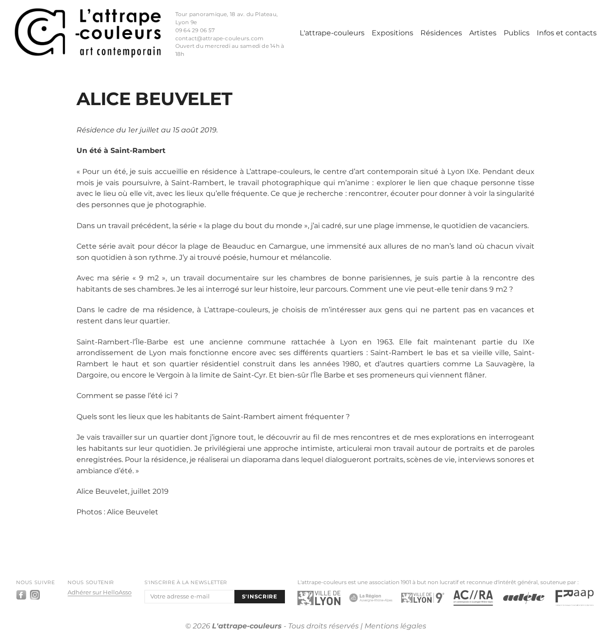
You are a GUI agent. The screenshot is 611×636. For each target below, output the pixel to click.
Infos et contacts (567, 33)
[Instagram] (35, 595)
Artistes (482, 33)
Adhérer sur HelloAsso (100, 592)
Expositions (392, 33)
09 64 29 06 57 (195, 30)
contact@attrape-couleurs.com (219, 38)
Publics (517, 33)
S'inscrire (259, 596)
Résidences (441, 33)
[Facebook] (21, 595)
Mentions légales (395, 626)
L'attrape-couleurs (332, 33)
